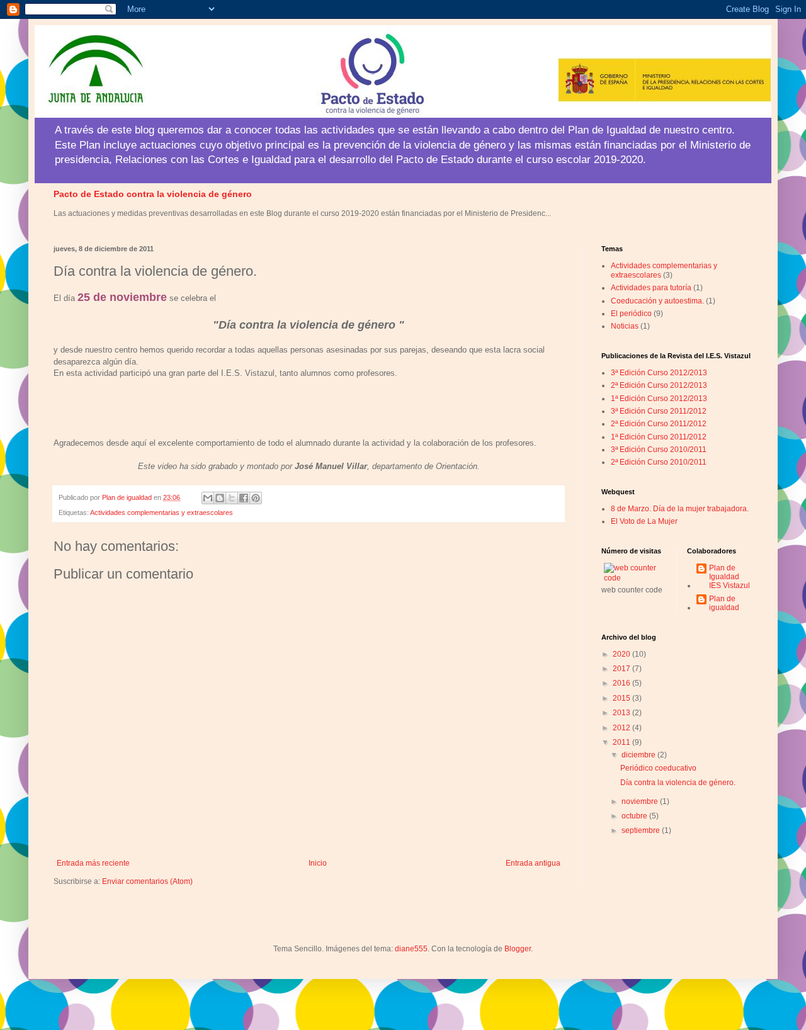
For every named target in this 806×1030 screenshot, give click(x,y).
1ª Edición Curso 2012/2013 (659, 398)
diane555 (411, 948)
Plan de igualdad (724, 603)
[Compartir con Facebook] (243, 498)
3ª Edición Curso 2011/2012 (659, 411)
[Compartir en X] (231, 498)
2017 (622, 668)
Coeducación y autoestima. (657, 301)
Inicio (318, 863)
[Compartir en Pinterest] (255, 498)
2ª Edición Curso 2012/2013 (659, 385)
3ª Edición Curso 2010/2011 (659, 449)
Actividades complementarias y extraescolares (161, 512)
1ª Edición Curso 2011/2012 (659, 437)
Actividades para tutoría (651, 287)
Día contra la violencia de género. (677, 782)
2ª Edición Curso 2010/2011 (659, 462)
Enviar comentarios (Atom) (147, 881)
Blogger (517, 948)
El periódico (631, 313)
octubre (635, 816)
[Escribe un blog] (219, 498)
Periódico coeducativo (658, 768)
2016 (622, 683)
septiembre (642, 830)
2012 (622, 727)
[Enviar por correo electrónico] (208, 498)
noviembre (641, 801)
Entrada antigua (533, 863)
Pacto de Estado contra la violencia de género (153, 194)
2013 (622, 712)
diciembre (639, 754)
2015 (622, 698)
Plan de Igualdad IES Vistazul (729, 577)
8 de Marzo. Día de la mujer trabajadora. (680, 508)
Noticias (625, 326)
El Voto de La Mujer (644, 521)
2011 (622, 742)
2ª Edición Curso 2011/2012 (659, 423)
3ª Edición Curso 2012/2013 (659, 372)
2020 (622, 654)
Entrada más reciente (93, 863)
